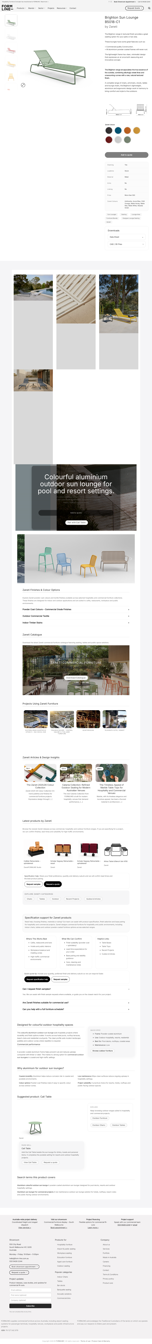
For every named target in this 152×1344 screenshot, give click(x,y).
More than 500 (130, 195)
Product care (108, 1283)
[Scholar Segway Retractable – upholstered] (89, 846)
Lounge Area (136, 214)
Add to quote (126, 155)
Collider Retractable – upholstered (32, 862)
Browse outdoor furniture (103, 1051)
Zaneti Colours (110, 124)
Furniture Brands (112, 218)
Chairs (29, 899)
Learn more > (93, 1228)
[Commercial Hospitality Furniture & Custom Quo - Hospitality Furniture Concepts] (7, 7)
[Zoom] (23, 85)
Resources (61, 8)
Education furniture (64, 1257)
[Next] (91, 50)
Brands (31, 8)
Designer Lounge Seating (131, 218)
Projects (51, 8)
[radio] (108, 130)
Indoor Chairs (62, 1277)
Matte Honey (135, 203)
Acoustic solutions (64, 1294)
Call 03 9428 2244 (144, 2)
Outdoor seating (63, 1266)
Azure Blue (136, 201)
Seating (123, 214)
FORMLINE (60, 1341)
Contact (73, 8)
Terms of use (85, 1341)
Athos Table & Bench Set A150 (116, 861)
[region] (76, 558)
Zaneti (113, 26)
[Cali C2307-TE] (35, 1119)
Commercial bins (63, 1298)
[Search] (149, 8)
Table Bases (106, 943)
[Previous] (25, 50)
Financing (106, 1266)
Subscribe (30, 1306)
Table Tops (106, 946)
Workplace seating (64, 1253)
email (135, 1225)
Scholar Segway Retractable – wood (62, 862)
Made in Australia (109, 1257)
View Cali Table (30, 1162)
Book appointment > (59, 1228)
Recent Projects (72, 899)
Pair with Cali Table (77, 522)
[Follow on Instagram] (111, 1)
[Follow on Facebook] (109, 1)
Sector (40, 8)
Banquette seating (64, 1290)
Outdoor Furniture (100, 1118)
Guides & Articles (93, 899)
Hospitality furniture (64, 1245)
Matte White (132, 206)
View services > (24, 1228)
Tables (42, 899)
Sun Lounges (111, 214)
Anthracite (128, 201)
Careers (106, 1262)
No (126, 183)
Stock (127, 171)
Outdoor (55, 899)
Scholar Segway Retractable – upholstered (89, 862)
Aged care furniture (64, 1262)
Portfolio (106, 1253)
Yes (126, 165)
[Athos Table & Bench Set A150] (116, 846)
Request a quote (52, 884)
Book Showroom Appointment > (125, 2)
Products (20, 8)
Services (106, 1249)
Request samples (33, 884)
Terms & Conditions (110, 1274)
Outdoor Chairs (99, 1125)
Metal (126, 177)
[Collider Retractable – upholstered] (36, 846)
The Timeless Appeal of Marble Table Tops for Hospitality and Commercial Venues (111, 789)
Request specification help (37, 979)
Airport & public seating (66, 1249)
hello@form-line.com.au (19, 1258)
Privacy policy (108, 1279)
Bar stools (61, 1285)
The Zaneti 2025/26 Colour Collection (40, 786)
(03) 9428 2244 (124, 1225)
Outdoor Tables (118, 1125)
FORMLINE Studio (34, 867)
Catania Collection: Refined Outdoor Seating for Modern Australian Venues (76, 788)
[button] (21, 559)
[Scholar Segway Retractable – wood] (62, 846)
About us (106, 1245)
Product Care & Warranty (101, 1341)
